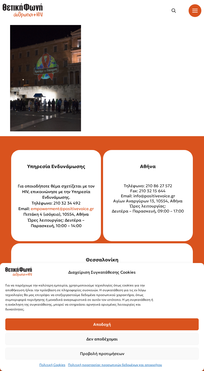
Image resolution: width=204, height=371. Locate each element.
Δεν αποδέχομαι (102, 338)
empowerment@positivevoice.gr (62, 208)
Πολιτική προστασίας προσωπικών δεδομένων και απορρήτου (115, 365)
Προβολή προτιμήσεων (102, 353)
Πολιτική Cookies (52, 365)
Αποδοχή (102, 324)
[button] (173, 10)
